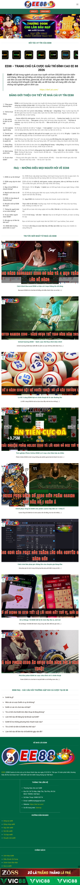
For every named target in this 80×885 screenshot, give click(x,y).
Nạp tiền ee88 (8, 828)
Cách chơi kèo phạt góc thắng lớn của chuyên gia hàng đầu (40, 564)
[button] (77, 4)
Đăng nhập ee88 (9, 824)
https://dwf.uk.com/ (49, 89)
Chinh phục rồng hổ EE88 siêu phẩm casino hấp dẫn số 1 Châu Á (40, 509)
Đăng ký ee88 (8, 821)
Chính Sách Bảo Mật (11, 863)
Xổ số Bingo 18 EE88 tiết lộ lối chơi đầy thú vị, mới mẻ (40, 620)
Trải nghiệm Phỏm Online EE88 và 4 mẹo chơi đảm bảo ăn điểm (40, 453)
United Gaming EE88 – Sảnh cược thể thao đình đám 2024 (40, 342)
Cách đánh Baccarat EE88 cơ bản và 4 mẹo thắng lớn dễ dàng (40, 286)
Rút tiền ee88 (8, 831)
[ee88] (40, 4)
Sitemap (38, 808)
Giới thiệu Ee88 (9, 856)
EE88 (3, 772)
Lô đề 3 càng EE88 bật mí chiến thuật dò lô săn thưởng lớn (40, 397)
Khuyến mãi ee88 (9, 838)
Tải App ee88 (8, 835)
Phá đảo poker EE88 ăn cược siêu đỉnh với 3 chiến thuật (40, 675)
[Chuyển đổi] (3, 698)
